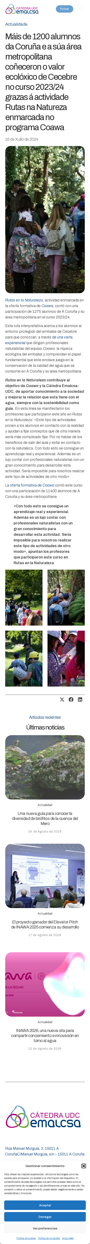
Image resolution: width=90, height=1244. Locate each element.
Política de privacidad (49, 1238)
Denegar (45, 1217)
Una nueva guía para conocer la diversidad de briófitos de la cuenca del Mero (45, 818)
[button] (84, 1166)
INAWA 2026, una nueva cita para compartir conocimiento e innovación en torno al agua (45, 1035)
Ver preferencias (45, 1228)
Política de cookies (26, 1238)
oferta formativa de (32, 485)
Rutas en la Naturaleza (24, 300)
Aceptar (45, 1205)
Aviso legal (68, 1238)
